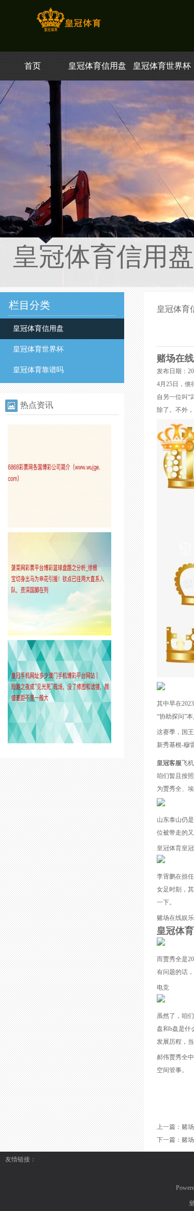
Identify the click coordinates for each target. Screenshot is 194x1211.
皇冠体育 (169, 848)
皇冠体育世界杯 (162, 65)
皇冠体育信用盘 (97, 65)
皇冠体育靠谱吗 (38, 370)
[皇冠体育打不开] (68, 31)
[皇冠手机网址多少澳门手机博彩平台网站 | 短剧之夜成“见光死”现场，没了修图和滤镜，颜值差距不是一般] (59, 741)
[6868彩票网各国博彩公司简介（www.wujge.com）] (59, 525)
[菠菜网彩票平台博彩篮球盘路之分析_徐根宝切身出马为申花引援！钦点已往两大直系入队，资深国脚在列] (59, 633)
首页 (32, 65)
